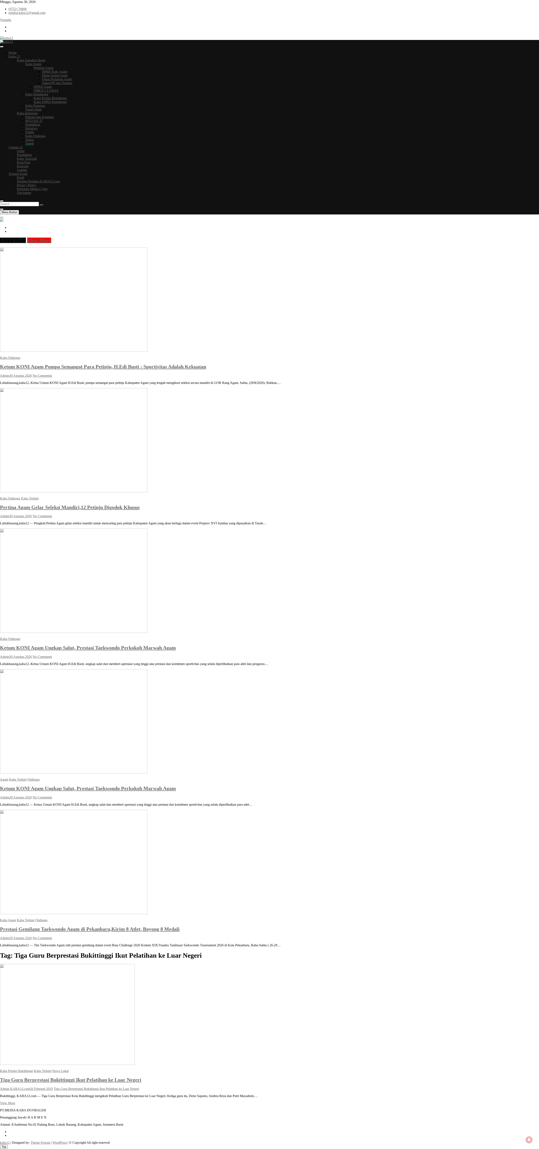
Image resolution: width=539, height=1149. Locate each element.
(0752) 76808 (17, 9)
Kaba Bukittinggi (36, 94)
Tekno (29, 139)
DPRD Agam (43, 87)
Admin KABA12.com (15, 1089)
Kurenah (22, 166)
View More (39, 240)
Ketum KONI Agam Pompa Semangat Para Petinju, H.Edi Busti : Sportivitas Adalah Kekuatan (103, 366)
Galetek (22, 170)
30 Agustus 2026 (20, 375)
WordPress (59, 1142)
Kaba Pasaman (35, 105)
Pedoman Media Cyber (32, 189)
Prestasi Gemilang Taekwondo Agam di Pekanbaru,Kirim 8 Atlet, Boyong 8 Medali (90, 929)
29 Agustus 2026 (20, 797)
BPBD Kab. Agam (54, 71)
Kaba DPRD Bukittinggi (50, 102)
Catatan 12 (15, 147)
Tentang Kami (17, 174)
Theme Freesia (40, 1142)
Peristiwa (31, 128)
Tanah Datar (33, 109)
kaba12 (5, 1142)
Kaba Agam (33, 64)
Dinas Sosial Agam (55, 75)
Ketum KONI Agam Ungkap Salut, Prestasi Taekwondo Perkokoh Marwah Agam (88, 648)
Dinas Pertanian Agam (57, 79)
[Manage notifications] (529, 1139)
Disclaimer (24, 192)
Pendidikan (32, 124)
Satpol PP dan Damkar (57, 83)
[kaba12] (1, 220)
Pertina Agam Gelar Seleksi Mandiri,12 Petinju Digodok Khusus (70, 507)
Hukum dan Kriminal (39, 117)
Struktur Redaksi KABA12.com (38, 181)
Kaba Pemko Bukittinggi (50, 98)
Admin (4, 375)
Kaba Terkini (30, 498)
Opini (20, 151)
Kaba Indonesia (27, 113)
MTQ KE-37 (34, 121)
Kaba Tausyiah (27, 158)
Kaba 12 (14, 56)
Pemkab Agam (43, 68)
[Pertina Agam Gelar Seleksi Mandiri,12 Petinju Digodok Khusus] (73, 491)
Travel (29, 143)
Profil (20, 177)
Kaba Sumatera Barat (31, 60)
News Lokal (60, 1071)
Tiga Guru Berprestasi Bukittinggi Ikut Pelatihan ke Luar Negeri (70, 1080)
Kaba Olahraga (35, 136)
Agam (4, 779)
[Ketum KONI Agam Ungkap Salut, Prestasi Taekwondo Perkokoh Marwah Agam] (73, 631)
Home (12, 52)
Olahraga (33, 779)
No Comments (42, 375)
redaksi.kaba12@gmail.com (26, 13)
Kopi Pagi (23, 162)
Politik (29, 132)
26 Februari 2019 (41, 1089)
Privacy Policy (26, 185)
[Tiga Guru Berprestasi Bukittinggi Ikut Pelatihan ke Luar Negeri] (67, 1064)
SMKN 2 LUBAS (46, 90)
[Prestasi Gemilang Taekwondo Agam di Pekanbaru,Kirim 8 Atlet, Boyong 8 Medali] (73, 913)
